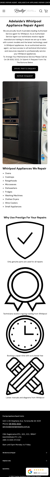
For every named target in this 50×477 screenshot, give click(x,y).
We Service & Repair (9, 453)
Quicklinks (6, 469)
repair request (25, 76)
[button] (40, 11)
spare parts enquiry (25, 68)
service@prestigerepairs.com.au (16, 427)
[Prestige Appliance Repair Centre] (25, 11)
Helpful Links (7, 461)
